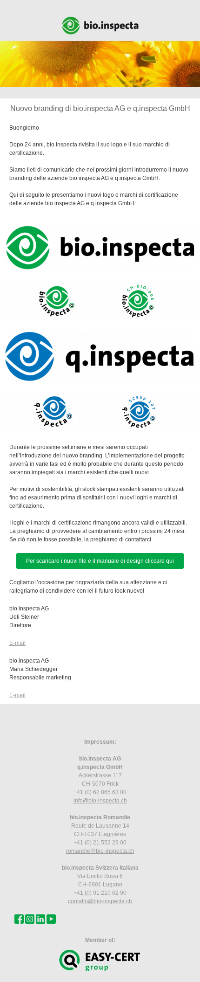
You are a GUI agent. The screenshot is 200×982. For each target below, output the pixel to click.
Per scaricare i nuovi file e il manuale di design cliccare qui (100, 561)
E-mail (17, 643)
